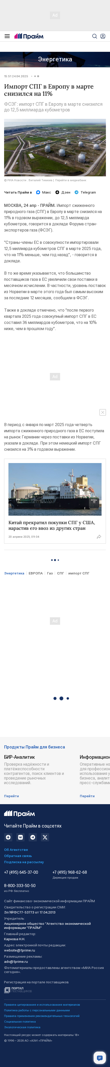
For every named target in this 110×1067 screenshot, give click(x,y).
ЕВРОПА (36, 573)
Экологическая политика (22, 1027)
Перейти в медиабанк (70, 180)
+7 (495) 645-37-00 (21, 872)
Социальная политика (20, 1021)
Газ (50, 573)
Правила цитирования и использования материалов (42, 1004)
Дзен (65, 192)
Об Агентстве (16, 850)
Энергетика (55, 59)
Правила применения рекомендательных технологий (42, 1016)
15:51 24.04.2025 (16, 76)
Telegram (88, 192)
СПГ (60, 573)
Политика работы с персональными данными (37, 1010)
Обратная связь (18, 856)
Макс (46, 192)
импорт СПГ (78, 573)
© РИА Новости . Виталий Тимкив (28, 180)
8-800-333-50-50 (20, 888)
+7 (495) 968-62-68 (69, 874)
